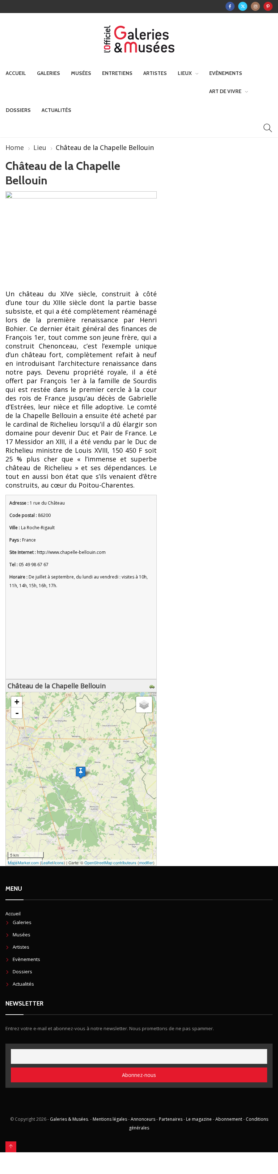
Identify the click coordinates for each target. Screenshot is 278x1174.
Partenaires (170, 1119)
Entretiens (117, 73)
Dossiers (18, 110)
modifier (146, 862)
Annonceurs (143, 1119)
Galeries (48, 73)
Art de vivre (225, 91)
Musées (81, 73)
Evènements (225, 73)
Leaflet (47, 862)
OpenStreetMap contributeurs (110, 862)
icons (59, 862)
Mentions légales (110, 1119)
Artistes (155, 73)
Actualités (56, 110)
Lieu (39, 147)
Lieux (185, 73)
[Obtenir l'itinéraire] (152, 685)
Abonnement (228, 1119)
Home (14, 147)
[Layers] (144, 705)
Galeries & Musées (69, 1119)
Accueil (16, 73)
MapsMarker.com (23, 862)
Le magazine (199, 1119)
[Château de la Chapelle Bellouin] (81, 772)
